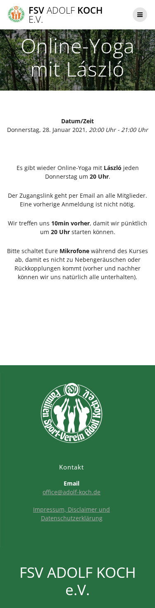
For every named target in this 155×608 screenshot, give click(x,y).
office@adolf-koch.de (71, 492)
